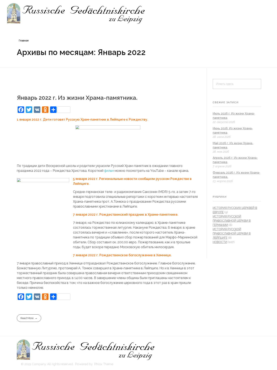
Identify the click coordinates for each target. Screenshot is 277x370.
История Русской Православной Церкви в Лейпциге (232, 233)
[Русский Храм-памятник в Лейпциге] (76, 13)
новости (220, 242)
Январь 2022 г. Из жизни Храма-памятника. (77, 97)
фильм (109, 171)
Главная (24, 40)
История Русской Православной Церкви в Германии (232, 221)
